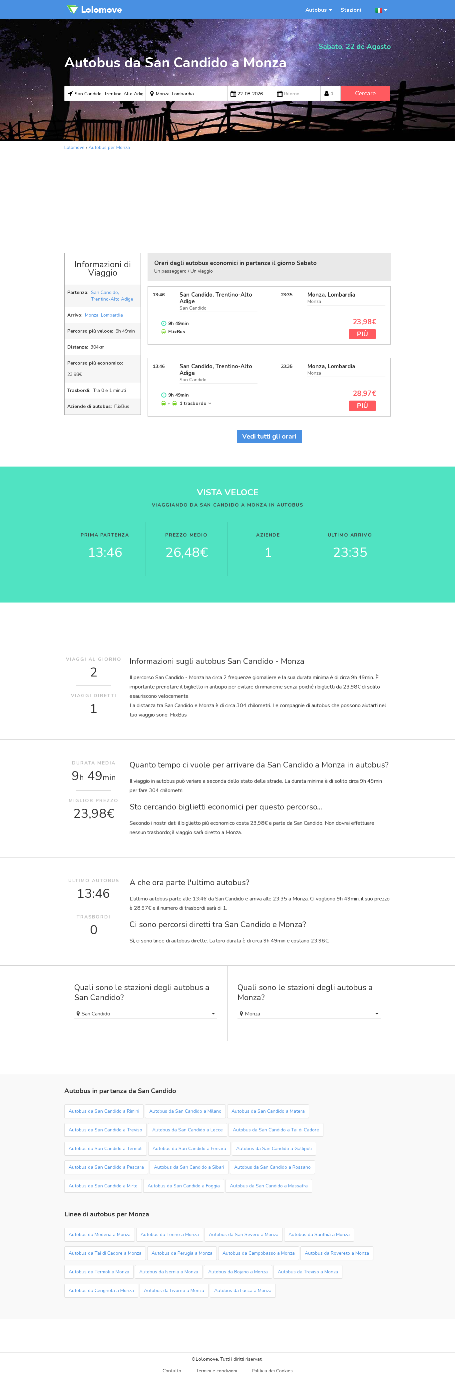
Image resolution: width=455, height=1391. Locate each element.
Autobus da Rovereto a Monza (337, 1253)
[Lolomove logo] (94, 9)
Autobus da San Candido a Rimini (104, 1111)
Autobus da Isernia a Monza (168, 1272)
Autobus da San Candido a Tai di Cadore (276, 1130)
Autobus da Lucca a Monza (242, 1290)
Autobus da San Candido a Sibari (189, 1167)
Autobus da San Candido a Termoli (106, 1148)
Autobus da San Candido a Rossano (272, 1167)
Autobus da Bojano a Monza (238, 1272)
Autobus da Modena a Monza (100, 1234)
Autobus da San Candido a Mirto (103, 1186)
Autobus (316, 9)
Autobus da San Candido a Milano (185, 1111)
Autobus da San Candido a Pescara (106, 1167)
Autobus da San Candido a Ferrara (189, 1148)
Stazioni (351, 9)
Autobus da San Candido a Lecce (187, 1130)
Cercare (365, 93)
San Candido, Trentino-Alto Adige (112, 295)
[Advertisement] (227, 201)
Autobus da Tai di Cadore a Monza (105, 1253)
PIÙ (362, 334)
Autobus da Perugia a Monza (182, 1253)
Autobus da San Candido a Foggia (184, 1186)
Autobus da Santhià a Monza (319, 1234)
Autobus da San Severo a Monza (243, 1234)
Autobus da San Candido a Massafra (269, 1186)
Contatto (172, 1371)
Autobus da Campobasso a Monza (259, 1253)
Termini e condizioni (216, 1371)
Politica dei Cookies (272, 1371)
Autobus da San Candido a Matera (268, 1111)
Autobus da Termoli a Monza (99, 1272)
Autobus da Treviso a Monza (308, 1272)
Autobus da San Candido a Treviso (105, 1130)
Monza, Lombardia (104, 315)
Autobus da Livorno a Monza (174, 1290)
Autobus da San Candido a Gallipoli (274, 1148)
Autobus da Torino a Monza (170, 1234)
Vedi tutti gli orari (269, 436)
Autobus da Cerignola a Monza (101, 1290)
